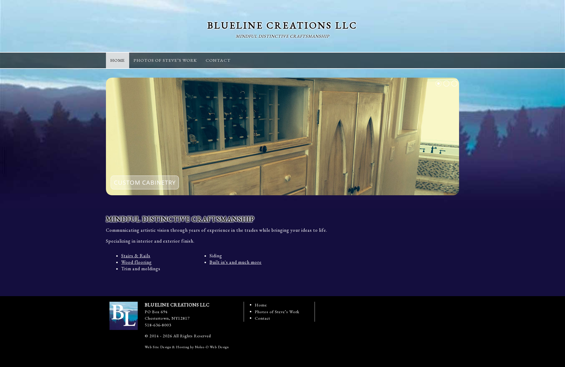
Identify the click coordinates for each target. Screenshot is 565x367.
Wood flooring (136, 262)
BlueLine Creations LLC (282, 25)
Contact (262, 318)
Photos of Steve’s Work (277, 311)
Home (261, 305)
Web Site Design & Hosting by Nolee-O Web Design (187, 347)
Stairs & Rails (135, 256)
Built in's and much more (236, 262)
